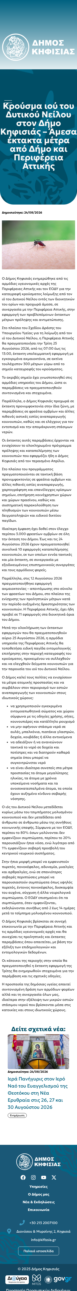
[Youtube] (43, 1177)
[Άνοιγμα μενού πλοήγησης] (8, 103)
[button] (74, 1083)
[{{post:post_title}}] (38, 1051)
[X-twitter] (54, 1177)
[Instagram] (33, 1177)
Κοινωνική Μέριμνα (41, 1108)
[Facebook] (23, 1177)
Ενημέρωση (17, 1108)
